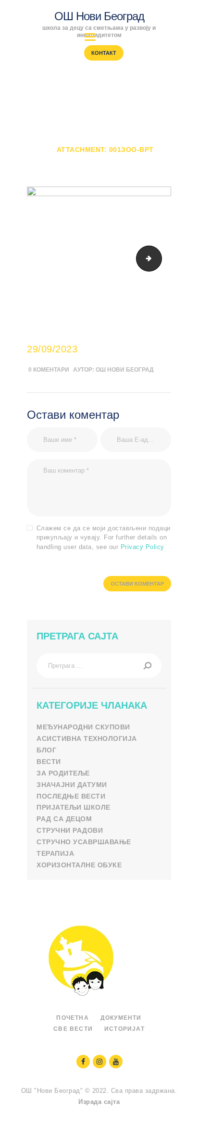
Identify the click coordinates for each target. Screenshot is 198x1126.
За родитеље (63, 773)
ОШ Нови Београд (125, 369)
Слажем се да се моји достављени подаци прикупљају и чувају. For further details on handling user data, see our (104, 537)
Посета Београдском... (122, 140)
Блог (46, 750)
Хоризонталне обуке (79, 865)
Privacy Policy (142, 546)
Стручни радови (70, 830)
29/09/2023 (52, 349)
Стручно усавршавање (84, 842)
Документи (121, 1017)
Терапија (55, 853)
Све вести (73, 1029)
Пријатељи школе (74, 807)
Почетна (46, 140)
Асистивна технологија (87, 738)
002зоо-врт (158, 258)
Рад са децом (64, 819)
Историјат (124, 1029)
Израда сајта (99, 1101)
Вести (49, 761)
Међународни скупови (83, 727)
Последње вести (71, 796)
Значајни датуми (72, 784)
